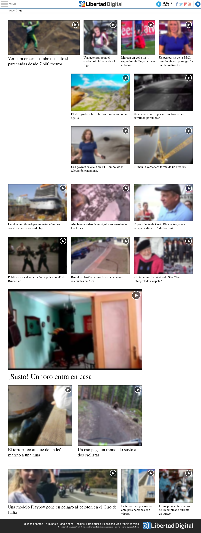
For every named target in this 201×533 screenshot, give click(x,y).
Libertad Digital (100, 4)
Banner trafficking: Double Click (69, 527)
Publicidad (108, 524)
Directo (167, 4)
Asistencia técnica (127, 524)
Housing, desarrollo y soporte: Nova (126, 527)
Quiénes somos (33, 524)
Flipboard (185, 4)
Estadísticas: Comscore (104, 527)
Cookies (80, 524)
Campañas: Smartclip (88, 527)
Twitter (181, 4)
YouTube (189, 4)
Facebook (177, 4)
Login (198, 4)
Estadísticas (93, 524)
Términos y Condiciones (58, 524)
